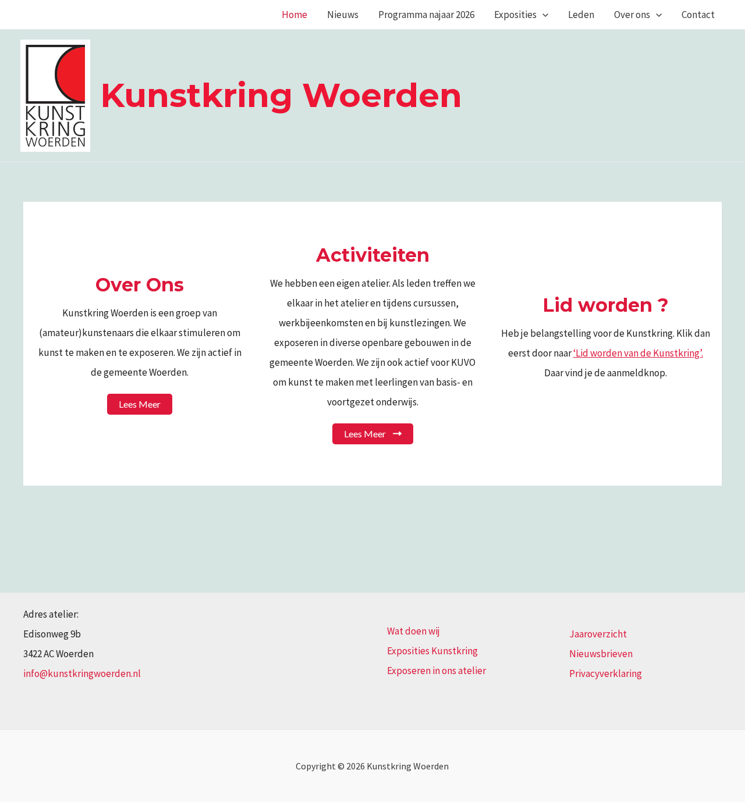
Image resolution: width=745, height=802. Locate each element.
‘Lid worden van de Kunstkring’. (638, 353)
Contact (698, 14)
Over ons (632, 14)
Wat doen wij (413, 631)
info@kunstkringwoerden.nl (82, 673)
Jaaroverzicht (598, 634)
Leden (581, 14)
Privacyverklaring (605, 673)
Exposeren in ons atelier (436, 670)
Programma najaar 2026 (426, 14)
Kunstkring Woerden (281, 95)
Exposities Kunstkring (432, 650)
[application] (542, 14)
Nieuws (343, 14)
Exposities (515, 14)
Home (294, 14)
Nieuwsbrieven (601, 653)
